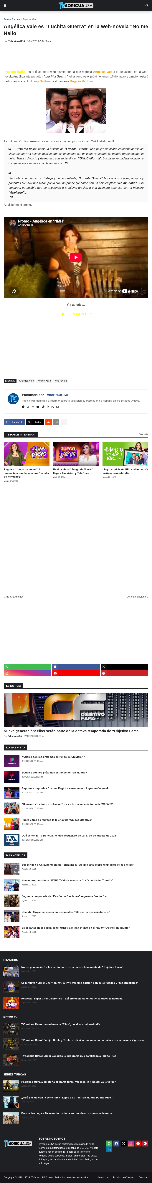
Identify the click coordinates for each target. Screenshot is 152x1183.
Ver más (143, 434)
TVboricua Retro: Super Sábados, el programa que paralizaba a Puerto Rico (68, 1055)
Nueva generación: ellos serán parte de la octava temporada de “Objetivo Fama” (72, 731)
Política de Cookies (123, 1177)
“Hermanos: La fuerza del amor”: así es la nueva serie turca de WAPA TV (67, 804)
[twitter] (28, 407)
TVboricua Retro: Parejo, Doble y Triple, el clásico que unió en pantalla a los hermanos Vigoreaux (83, 1040)
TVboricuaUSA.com (42, 1177)
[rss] (53, 407)
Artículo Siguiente (136, 596)
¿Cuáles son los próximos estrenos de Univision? (53, 756)
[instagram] (33, 407)
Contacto (143, 1177)
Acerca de (103, 1177)
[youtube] (38, 407)
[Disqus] (76, 537)
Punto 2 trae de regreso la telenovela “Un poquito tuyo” (57, 819)
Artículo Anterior (14, 596)
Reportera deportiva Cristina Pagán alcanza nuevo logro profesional (65, 788)
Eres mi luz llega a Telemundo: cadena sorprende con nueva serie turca (66, 1113)
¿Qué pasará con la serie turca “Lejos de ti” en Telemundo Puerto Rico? (67, 1097)
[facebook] (23, 407)
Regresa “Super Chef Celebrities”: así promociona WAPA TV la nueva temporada (72, 998)
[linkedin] (48, 407)
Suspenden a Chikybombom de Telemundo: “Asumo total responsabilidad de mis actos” (78, 864)
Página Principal (12, 19)
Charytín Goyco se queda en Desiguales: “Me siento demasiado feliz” (66, 911)
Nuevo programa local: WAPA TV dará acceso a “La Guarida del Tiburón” (67, 880)
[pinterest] (43, 407)
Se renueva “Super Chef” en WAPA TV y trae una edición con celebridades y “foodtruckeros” (79, 982)
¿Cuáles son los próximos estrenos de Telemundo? (54, 772)
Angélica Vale (30, 19)
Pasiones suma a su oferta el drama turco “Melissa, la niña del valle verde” (68, 1081)
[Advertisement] (71, 56)
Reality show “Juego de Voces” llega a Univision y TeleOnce (73, 471)
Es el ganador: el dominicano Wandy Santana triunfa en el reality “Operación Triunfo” (76, 927)
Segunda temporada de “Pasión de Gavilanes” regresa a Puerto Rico (65, 896)
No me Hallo (44, 380)
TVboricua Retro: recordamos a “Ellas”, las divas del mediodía (60, 1024)
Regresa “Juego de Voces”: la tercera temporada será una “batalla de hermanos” (26, 473)
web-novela (61, 380)
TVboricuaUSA (56, 395)
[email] (57, 407)
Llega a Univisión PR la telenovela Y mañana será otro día (125, 471)
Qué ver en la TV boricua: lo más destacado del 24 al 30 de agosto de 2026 (69, 835)
